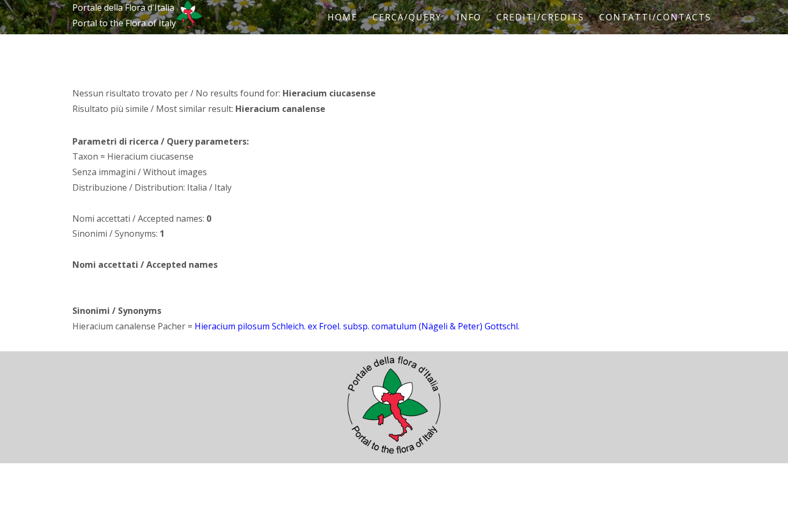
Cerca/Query (407, 17)
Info (469, 17)
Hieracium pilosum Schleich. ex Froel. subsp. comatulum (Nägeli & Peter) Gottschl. (357, 326)
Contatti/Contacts (655, 17)
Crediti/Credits (540, 17)
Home (343, 17)
